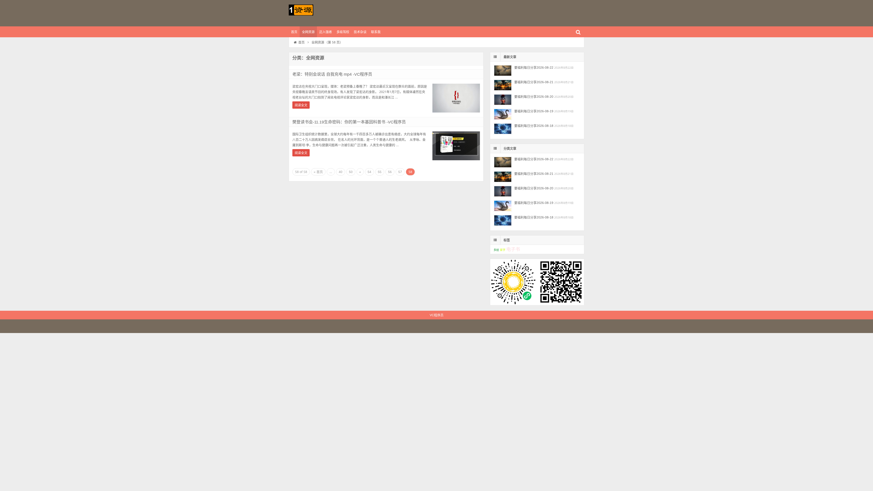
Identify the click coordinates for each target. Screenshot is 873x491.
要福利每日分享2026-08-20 (533, 96)
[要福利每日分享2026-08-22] (503, 70)
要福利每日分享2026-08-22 (533, 67)
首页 (294, 32)
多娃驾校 (342, 32)
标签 (507, 240)
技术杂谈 (360, 32)
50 (351, 172)
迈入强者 (325, 32)
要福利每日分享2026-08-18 (533, 126)
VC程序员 (437, 315)
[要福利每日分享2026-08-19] (503, 114)
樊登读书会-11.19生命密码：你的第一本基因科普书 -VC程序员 (349, 122)
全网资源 (308, 32)
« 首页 (318, 172)
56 (390, 172)
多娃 (496, 250)
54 (369, 172)
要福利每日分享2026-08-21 (533, 82)
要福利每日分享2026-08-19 (533, 111)
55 (379, 172)
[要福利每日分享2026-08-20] (503, 99)
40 (340, 172)
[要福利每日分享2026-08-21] (503, 85)
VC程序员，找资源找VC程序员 (318, 12)
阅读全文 (301, 105)
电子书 (513, 249)
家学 (502, 250)
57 (400, 172)
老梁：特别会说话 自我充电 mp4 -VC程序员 (332, 74)
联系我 (376, 32)
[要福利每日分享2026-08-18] (503, 129)
